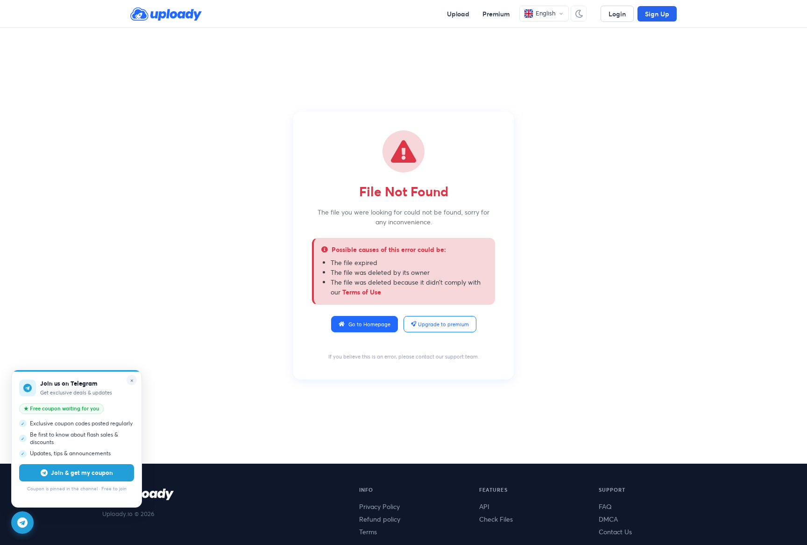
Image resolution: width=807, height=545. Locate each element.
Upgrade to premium (443, 324)
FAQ (605, 506)
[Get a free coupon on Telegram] (22, 522)
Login (617, 13)
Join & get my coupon (82, 472)
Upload (458, 13)
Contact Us (615, 531)
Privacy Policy (379, 506)
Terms (368, 531)
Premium (496, 13)
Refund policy (379, 519)
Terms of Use (361, 291)
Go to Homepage (369, 324)
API (484, 506)
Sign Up (657, 13)
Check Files (496, 519)
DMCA (608, 519)
